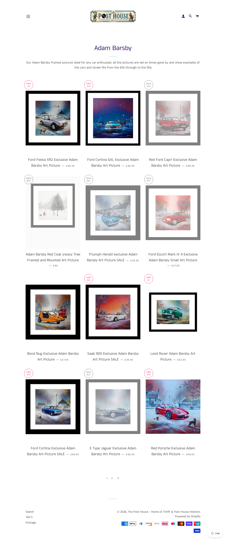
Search (30, 512)
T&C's (29, 517)
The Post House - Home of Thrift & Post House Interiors (164, 512)
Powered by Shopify (187, 516)
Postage (31, 522)
